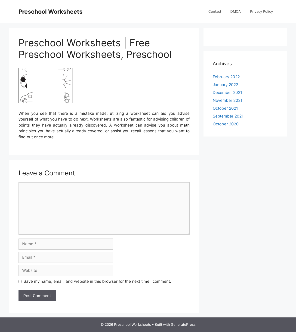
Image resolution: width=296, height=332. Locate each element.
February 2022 (226, 76)
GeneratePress (183, 324)
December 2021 (227, 92)
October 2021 (225, 108)
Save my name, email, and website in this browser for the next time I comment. (97, 281)
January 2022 (225, 84)
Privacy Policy (261, 11)
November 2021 (227, 100)
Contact (214, 11)
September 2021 (228, 116)
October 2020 (226, 124)
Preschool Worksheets (50, 11)
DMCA (235, 11)
